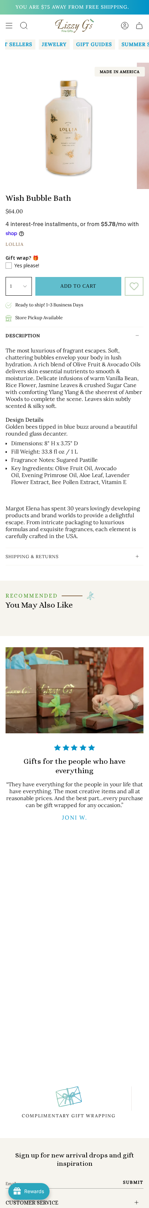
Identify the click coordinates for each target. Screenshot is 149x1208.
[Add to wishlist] (134, 286)
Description (23, 336)
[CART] (139, 26)
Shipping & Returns (32, 557)
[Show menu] (9, 26)
